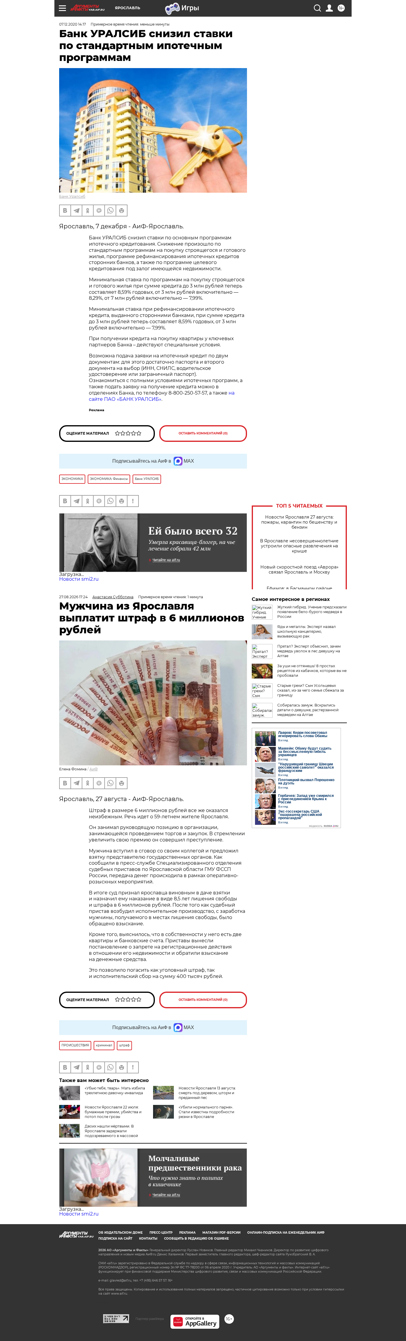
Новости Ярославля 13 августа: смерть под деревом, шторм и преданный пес (207, 1093)
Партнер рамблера (150, 1318)
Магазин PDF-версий (221, 1233)
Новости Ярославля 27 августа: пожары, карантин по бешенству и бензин (299, 522)
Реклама (187, 1233)
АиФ (93, 769)
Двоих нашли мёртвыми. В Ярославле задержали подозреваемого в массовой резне (98, 1133)
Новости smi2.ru (79, 579)
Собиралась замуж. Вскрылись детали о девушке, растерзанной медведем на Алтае (308, 710)
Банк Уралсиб (72, 196)
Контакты (148, 1238)
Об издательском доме (120, 1233)
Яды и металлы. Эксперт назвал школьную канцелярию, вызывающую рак (306, 631)
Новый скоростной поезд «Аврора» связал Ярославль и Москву (299, 570)
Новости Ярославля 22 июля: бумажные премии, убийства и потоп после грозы (113, 1112)
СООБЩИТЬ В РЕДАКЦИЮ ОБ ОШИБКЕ (196, 1238)
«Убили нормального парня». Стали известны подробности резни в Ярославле (206, 1112)
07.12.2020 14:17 (72, 24)
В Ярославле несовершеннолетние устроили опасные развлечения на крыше (299, 546)
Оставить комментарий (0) (203, 433)
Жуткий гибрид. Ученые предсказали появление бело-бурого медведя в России (312, 612)
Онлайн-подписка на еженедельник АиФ (286, 1233)
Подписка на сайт (115, 1238)
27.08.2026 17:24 (73, 597)
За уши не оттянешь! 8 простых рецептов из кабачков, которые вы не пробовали (312, 671)
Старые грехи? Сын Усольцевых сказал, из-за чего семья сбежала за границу (310, 690)
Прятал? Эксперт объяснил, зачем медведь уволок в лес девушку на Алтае (309, 651)
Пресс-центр (161, 1233)
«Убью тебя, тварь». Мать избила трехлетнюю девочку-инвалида (115, 1090)
